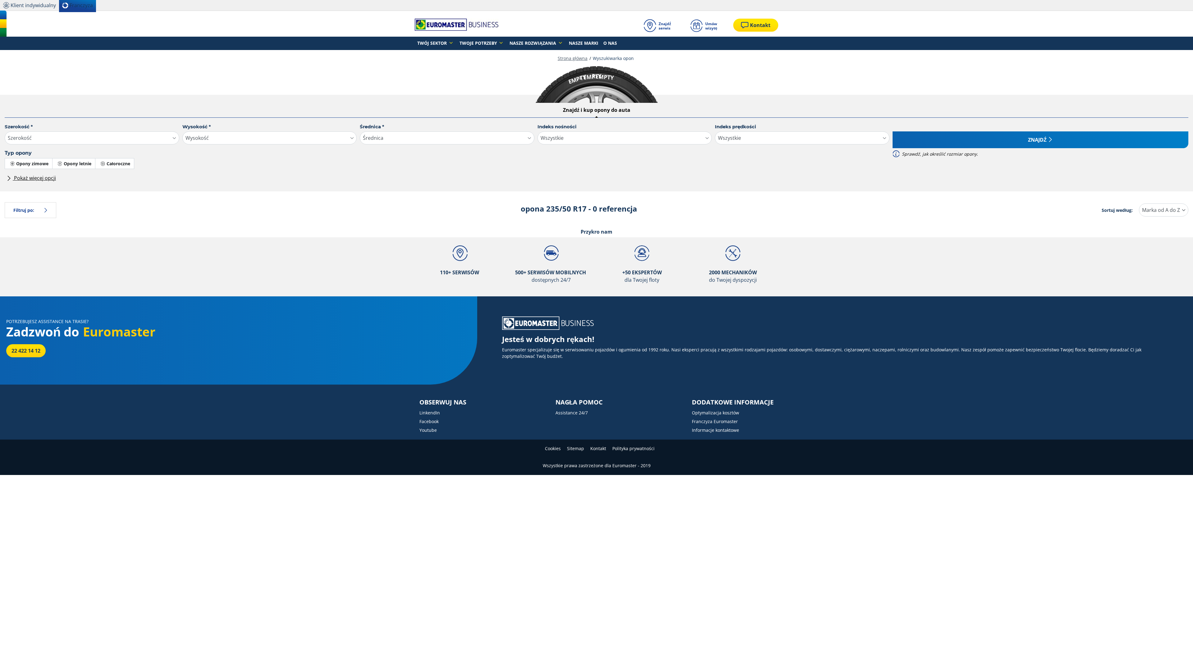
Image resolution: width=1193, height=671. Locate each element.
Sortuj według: (1117, 210)
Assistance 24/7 (571, 413)
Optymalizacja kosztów (715, 413)
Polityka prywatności (633, 448)
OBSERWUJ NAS (442, 402)
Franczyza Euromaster (715, 421)
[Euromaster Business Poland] (457, 25)
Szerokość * (19, 127)
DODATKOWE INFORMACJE (733, 402)
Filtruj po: (23, 210)
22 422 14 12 (25, 350)
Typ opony (18, 153)
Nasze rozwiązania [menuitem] (533, 43)
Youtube (428, 430)
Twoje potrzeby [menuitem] (478, 43)
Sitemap (575, 448)
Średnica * (372, 127)
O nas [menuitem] (610, 43)
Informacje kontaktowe (715, 430)
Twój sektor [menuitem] (432, 43)
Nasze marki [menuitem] (583, 43)
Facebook (429, 421)
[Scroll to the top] (1177, 658)
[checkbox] (29, 163)
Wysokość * (196, 127)
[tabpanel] (596, 155)
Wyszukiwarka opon (613, 58)
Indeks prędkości (735, 127)
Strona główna (572, 58)
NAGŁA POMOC (579, 402)
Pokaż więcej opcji (34, 178)
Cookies (553, 448)
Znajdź (1037, 139)
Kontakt (598, 448)
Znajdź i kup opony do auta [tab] (596, 110)
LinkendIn (429, 413)
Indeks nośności (557, 127)
